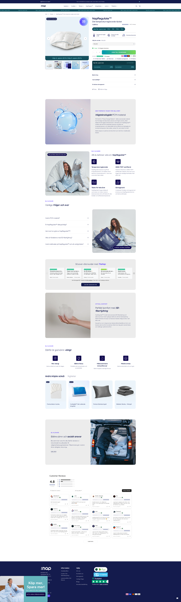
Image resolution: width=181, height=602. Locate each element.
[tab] (54, 376)
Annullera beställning (81, 584)
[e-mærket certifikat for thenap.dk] (101, 573)
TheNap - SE (48, 592)
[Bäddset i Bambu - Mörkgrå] (125, 391)
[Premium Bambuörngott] (102, 391)
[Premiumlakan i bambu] (55, 391)
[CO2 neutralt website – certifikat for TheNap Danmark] (101, 568)
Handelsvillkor (65, 571)
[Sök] (136, 6)
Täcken (51, 14)
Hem (46, 14)
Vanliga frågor (80, 579)
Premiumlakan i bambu (53, 404)
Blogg (77, 581)
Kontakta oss (79, 573)
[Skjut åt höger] (85, 38)
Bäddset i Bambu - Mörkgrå (124, 404)
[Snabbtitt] (64, 383)
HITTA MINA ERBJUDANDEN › (36, 594)
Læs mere (53, 451)
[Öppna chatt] (177, 598)
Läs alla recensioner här (90, 284)
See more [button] (65, 517)
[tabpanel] (90, 394)
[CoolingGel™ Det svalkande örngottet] (79, 391)
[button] (129, 24)
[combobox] (78, 490)
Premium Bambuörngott (100, 404)
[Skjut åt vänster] (48, 38)
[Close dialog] (46, 578)
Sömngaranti (79, 576)
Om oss (78, 571)
